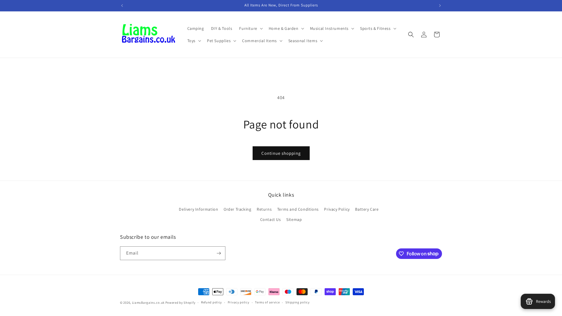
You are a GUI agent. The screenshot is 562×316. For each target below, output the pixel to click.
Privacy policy (238, 302)
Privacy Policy (336, 209)
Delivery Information (198, 209)
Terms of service (267, 302)
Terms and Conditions (298, 209)
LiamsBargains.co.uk (148, 302)
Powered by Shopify (180, 302)
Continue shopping (281, 153)
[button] (250, 28)
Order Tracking (237, 209)
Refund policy (211, 302)
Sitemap (294, 219)
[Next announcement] (440, 5)
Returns (264, 209)
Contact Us (270, 219)
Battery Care (366, 209)
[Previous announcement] (122, 5)
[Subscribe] (218, 253)
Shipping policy (297, 302)
